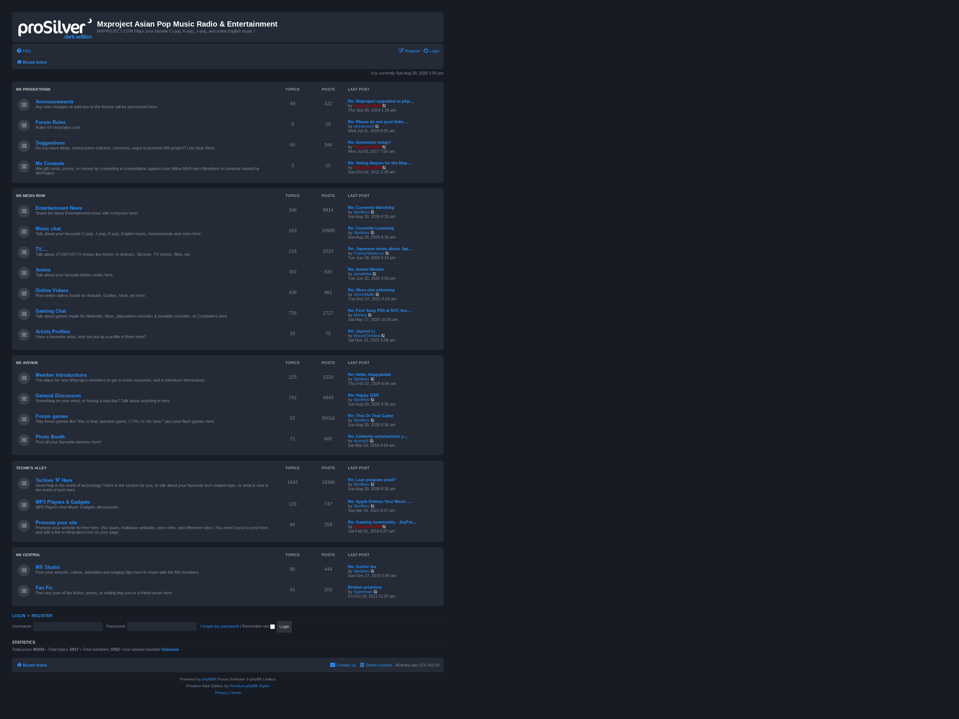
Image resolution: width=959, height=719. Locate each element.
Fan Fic (44, 588)
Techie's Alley (31, 468)
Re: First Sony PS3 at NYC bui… (379, 310)
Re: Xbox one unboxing (371, 290)
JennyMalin (364, 294)
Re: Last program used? (372, 479)
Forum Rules (51, 122)
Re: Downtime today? (369, 142)
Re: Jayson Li (361, 331)
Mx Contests (50, 163)
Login (18, 615)
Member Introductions (61, 375)
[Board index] (55, 27)
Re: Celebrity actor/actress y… (378, 436)
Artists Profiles (53, 331)
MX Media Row (30, 196)
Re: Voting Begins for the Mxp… (379, 163)
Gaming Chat (51, 311)
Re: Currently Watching (371, 207)
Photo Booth (50, 437)
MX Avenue (27, 363)
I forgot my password (219, 626)
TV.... (42, 249)
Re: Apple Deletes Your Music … (379, 501)
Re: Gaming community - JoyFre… (382, 522)
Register (41, 615)
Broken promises (365, 587)
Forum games (52, 416)
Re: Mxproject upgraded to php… (381, 101)
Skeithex (361, 212)
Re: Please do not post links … (378, 121)
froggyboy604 (367, 105)
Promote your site (56, 522)
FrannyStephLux (369, 253)
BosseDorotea (367, 335)
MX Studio (48, 567)
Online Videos (52, 290)
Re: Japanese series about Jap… (380, 248)
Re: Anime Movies (366, 269)
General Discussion (58, 395)
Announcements (54, 101)
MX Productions (33, 89)
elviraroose (364, 126)
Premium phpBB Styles (249, 686)
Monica (360, 315)
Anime (43, 270)
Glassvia (170, 649)
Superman (363, 591)
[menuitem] (23, 50)
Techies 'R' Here (54, 480)
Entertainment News (59, 208)
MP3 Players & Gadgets (63, 502)
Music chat (48, 228)
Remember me (256, 626)
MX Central (28, 555)
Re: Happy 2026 (363, 395)
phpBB (208, 679)
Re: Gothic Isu (362, 566)
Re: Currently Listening (371, 228)
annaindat (362, 273)
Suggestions (50, 143)
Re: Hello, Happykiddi (369, 374)
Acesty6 (361, 441)
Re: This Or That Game (370, 415)
